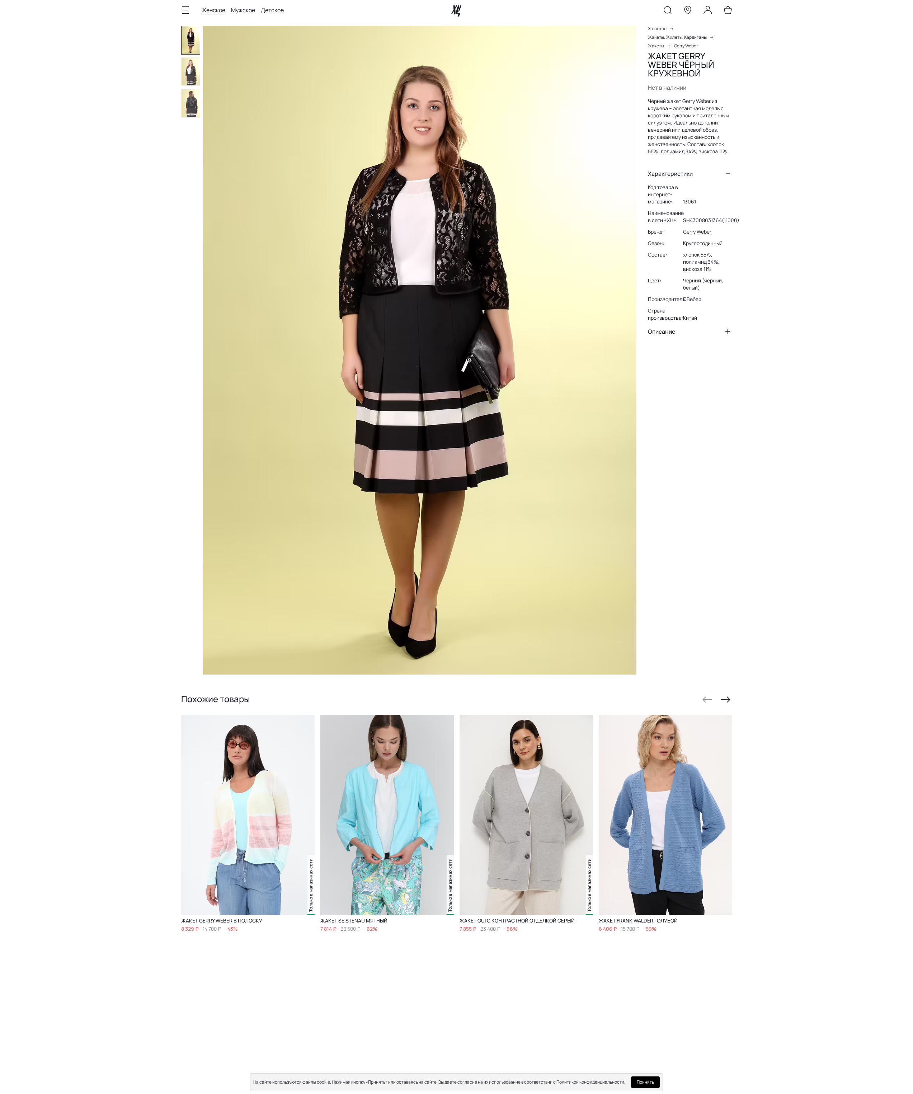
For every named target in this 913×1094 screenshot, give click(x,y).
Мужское (243, 10)
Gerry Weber (686, 46)
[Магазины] (687, 11)
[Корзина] (728, 11)
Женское (213, 10)
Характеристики (670, 174)
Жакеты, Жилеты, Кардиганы (677, 37)
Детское (272, 10)
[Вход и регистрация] (707, 11)
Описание (661, 331)
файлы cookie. (316, 1082)
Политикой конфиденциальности (590, 1082)
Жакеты (656, 46)
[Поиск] (667, 11)
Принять (645, 1082)
